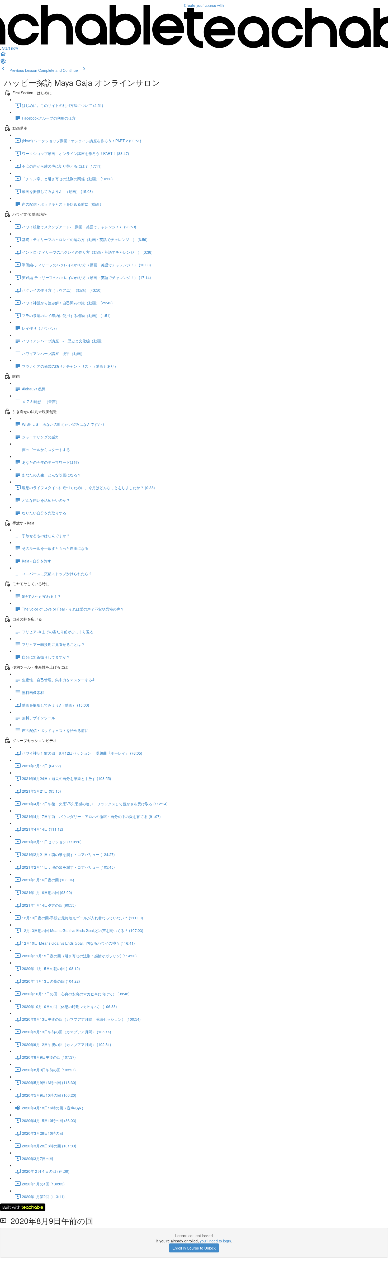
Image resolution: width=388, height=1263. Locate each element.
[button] (3, 55)
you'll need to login (215, 1240)
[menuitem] (3, 62)
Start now (10, 48)
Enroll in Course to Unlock (194, 1248)
